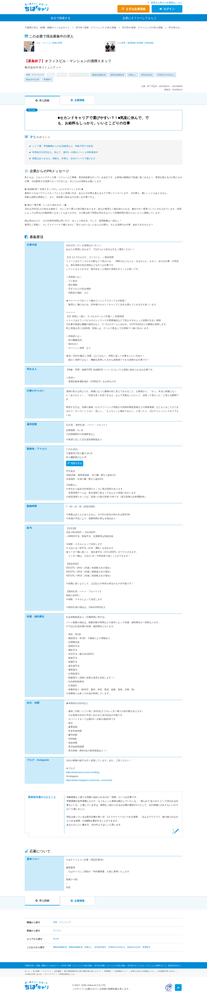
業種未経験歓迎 (117, 75)
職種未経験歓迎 (99, 75)
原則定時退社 (147, 75)
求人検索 (36, 971)
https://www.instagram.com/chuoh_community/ (89, 780)
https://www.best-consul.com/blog (82, 772)
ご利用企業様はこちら (66, 974)
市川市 (56, 939)
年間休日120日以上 (165, 75)
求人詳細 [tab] (44, 100)
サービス (57, 930)
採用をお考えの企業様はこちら (166, 2)
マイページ (47, 971)
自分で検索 (60, 18)
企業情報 (79, 100)
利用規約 (107, 971)
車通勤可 (47, 79)
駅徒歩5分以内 (32, 79)
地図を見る (76, 463)
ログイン (169, 8)
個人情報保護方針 (82, 971)
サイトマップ (50, 974)
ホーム (27, 971)
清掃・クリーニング (35, 75)
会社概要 (57, 971)
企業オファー (139, 18)
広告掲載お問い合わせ (166, 971)
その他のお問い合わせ (33, 974)
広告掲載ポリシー (121, 971)
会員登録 (135, 8)
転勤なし (132, 75)
